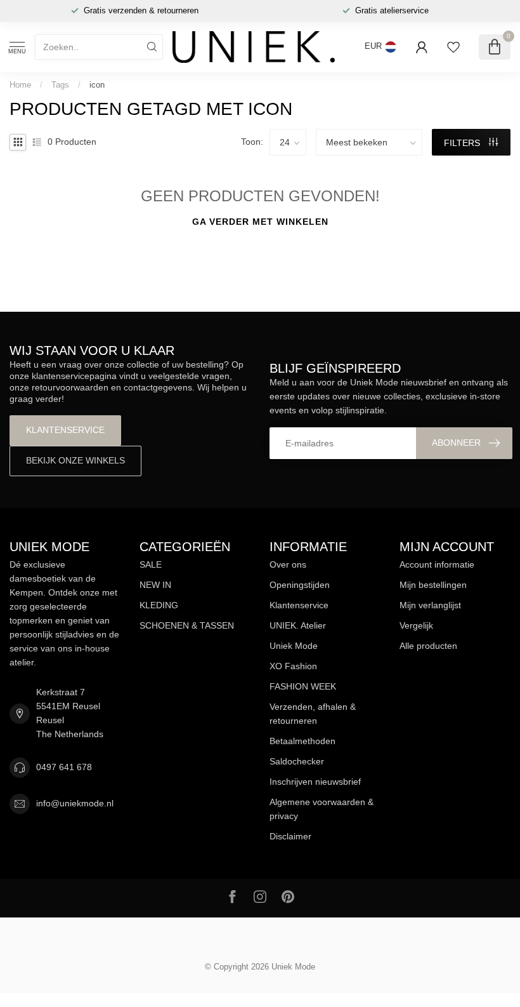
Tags (60, 85)
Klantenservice (65, 430)
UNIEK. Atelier (298, 625)
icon (97, 85)
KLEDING (159, 605)
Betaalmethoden (302, 741)
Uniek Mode (294, 646)
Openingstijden (300, 585)
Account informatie (437, 564)
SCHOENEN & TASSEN (187, 625)
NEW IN (155, 585)
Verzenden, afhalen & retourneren (313, 714)
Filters (463, 143)
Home (20, 85)
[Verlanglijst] (453, 47)
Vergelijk (416, 625)
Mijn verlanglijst (430, 605)
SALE (151, 564)
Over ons (288, 564)
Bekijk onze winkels (75, 460)
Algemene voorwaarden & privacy (322, 809)
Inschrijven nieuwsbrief (315, 782)
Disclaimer (290, 836)
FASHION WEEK (303, 686)
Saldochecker (297, 761)
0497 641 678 (64, 767)
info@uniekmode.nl (75, 803)
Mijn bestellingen (433, 585)
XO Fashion (293, 666)
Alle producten (428, 646)
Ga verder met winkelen (260, 222)
